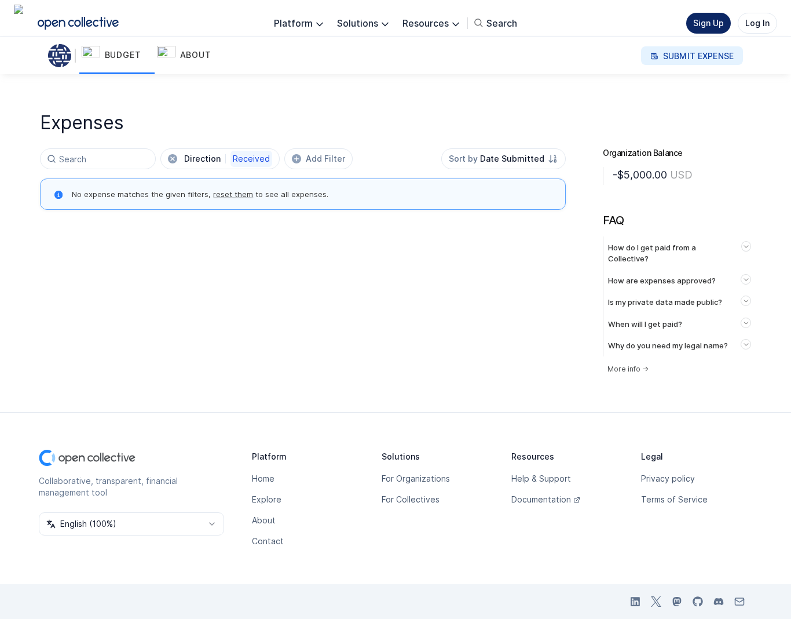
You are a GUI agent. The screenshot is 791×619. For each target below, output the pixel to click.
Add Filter (325, 158)
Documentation (541, 499)
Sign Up (708, 23)
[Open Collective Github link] (698, 601)
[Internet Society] (62, 55)
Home (263, 478)
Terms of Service (674, 499)
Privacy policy (668, 478)
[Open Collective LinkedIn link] (635, 601)
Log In (757, 23)
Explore (266, 499)
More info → (628, 369)
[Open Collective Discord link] (719, 601)
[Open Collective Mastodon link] (677, 601)
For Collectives (411, 499)
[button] (117, 55)
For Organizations (416, 478)
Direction (227, 158)
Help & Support (541, 478)
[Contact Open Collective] (739, 601)
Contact (268, 541)
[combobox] (503, 158)
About (264, 520)
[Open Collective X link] (656, 601)
